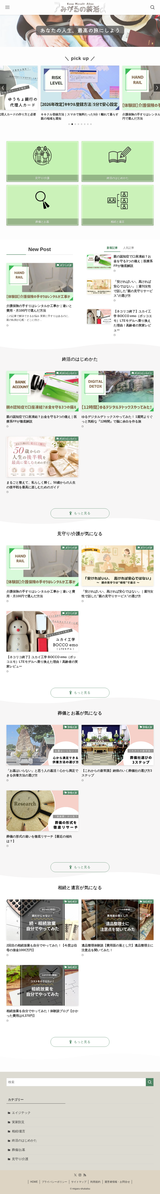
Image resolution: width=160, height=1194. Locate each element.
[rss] (84, 1175)
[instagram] (80, 1175)
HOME (34, 1181)
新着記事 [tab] (112, 247)
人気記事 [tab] (128, 247)
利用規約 (95, 1181)
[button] (69, 124)
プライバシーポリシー (54, 1181)
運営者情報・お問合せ (117, 1181)
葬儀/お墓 (18, 1149)
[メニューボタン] (7, 7)
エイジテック (21, 1112)
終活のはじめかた (24, 1140)
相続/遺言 (18, 1131)
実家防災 (18, 1122)
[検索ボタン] (152, 7)
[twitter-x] (75, 1175)
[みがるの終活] (79, 7)
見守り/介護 (20, 1159)
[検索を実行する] (150, 1082)
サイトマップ (78, 1181)
